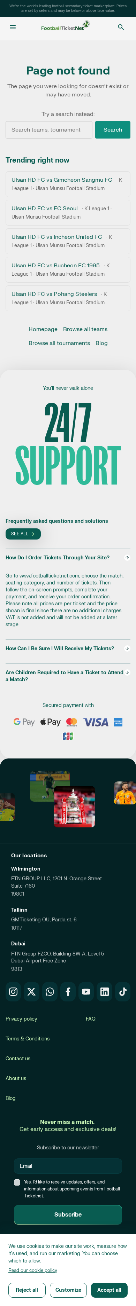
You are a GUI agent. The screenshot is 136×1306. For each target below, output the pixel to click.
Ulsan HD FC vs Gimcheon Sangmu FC (67, 183)
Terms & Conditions (28, 1039)
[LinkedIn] (104, 991)
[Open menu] (12, 27)
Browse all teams (85, 329)
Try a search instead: (68, 114)
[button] (68, 591)
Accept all (109, 1290)
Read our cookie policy (32, 1270)
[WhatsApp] (50, 991)
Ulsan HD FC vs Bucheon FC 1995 (60, 269)
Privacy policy (21, 1019)
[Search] (121, 27)
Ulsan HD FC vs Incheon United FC (62, 241)
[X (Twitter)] (31, 991)
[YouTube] (86, 991)
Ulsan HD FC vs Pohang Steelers (59, 298)
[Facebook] (68, 991)
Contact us (18, 1059)
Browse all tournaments (59, 343)
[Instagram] (13, 991)
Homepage (43, 329)
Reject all (27, 1290)
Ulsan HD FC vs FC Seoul (62, 212)
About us (16, 1078)
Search (113, 129)
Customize (68, 1290)
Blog (102, 343)
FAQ (91, 1019)
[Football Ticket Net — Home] (65, 27)
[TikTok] (122, 991)
